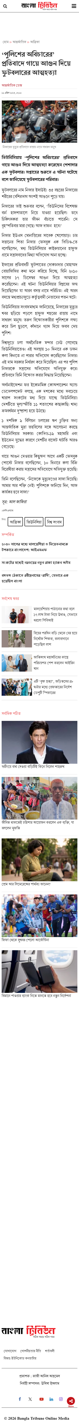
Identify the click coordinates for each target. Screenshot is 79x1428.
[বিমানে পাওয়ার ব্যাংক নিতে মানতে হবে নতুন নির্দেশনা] (39, 975)
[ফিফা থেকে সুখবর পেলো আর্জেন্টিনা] (39, 921)
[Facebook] (20, 1399)
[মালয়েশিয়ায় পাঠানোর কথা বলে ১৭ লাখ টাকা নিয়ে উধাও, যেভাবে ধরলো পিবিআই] (39, 617)
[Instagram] (61, 1399)
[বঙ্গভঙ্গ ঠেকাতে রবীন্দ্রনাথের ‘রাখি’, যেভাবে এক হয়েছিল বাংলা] (39, 581)
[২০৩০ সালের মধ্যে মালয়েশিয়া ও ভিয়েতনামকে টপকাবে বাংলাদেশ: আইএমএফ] (39, 550)
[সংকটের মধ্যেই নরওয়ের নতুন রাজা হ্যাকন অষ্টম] (39, 566)
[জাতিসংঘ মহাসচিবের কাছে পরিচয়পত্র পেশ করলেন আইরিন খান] (39, 665)
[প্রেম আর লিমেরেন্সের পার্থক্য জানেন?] (39, 865)
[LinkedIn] (51, 1399)
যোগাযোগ (10, 1351)
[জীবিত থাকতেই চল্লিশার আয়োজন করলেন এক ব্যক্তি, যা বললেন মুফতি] (39, 806)
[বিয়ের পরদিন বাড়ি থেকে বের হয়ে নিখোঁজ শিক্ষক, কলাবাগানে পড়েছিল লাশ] (39, 641)
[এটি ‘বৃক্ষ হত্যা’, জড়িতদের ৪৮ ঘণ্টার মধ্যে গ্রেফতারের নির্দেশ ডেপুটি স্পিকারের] (39, 689)
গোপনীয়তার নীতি (30, 1351)
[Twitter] (30, 1399)
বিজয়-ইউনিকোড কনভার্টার (20, 1358)
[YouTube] (41, 1399)
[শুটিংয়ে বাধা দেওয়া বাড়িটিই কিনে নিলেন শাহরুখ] (39, 747)
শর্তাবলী (49, 1351)
